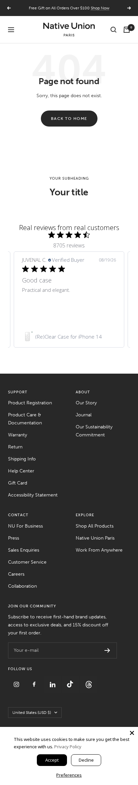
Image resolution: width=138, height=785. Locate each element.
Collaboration (22, 586)
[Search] (114, 30)
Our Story (86, 403)
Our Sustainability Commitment (94, 431)
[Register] (107, 650)
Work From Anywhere (99, 550)
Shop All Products (95, 526)
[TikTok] (71, 680)
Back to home (69, 118)
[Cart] (126, 30)
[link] (69, 336)
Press (13, 538)
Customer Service (27, 562)
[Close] (132, 733)
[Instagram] (17, 680)
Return (15, 447)
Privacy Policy (67, 747)
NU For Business (25, 526)
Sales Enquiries (23, 550)
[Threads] (88, 680)
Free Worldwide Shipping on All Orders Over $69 (69, 10)
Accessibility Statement (33, 495)
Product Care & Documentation (25, 419)
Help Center (21, 471)
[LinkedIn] (53, 680)
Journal (83, 415)
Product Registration (30, 403)
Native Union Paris (95, 538)
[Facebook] (35, 680)
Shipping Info (22, 459)
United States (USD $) (31, 712)
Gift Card (17, 483)
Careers (16, 574)
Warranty (17, 435)
